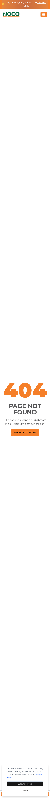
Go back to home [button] (25, 432)
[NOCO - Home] (21, 14)
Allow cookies (25, 784)
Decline (25, 790)
